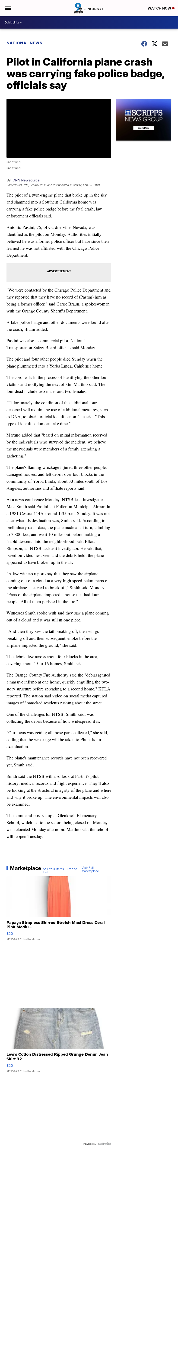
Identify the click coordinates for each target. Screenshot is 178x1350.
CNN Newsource (26, 180)
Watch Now (160, 8)
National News (24, 43)
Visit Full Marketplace (90, 869)
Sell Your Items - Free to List (60, 870)
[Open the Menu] (7, 8)
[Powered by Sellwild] (104, 1144)
